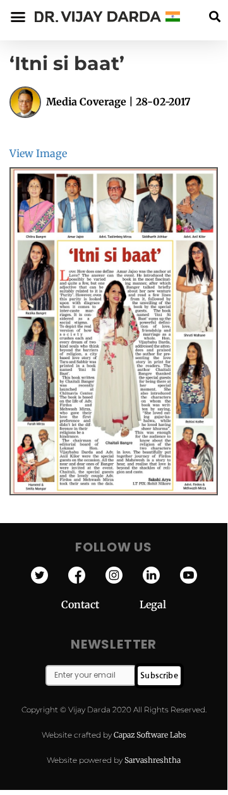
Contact (100, 604)
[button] (214, 16)
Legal (153, 604)
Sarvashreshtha (152, 760)
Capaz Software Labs (150, 734)
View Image (38, 153)
